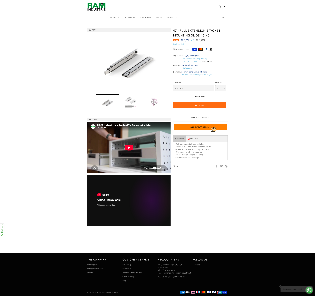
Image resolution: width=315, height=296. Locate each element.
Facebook (197, 265)
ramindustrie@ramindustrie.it (177, 273)
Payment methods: (182, 49)
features (180, 139)
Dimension (177, 82)
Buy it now (199, 105)
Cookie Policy (128, 276)
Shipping (126, 265)
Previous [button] (94, 102)
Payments (126, 268)
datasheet (193, 139)
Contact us (172, 17)
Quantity (218, 82)
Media (159, 17)
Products (114, 17)
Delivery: (178, 65)
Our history (129, 17)
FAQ (124, 280)
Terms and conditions (132, 272)
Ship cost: (179, 56)
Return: (177, 72)
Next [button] (167, 102)
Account (225, 17)
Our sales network (95, 268)
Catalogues (146, 17)
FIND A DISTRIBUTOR (200, 117)
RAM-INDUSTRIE (98, 292)
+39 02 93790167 (168, 270)
